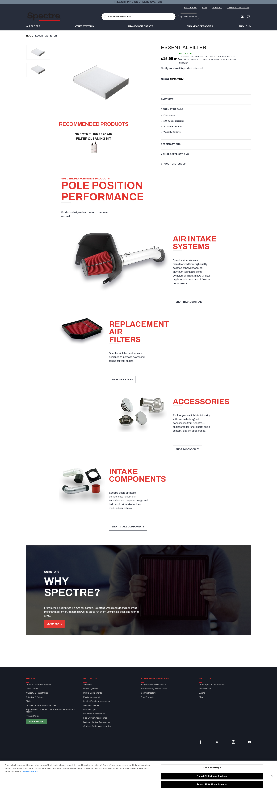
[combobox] (138, 16)
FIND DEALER (190, 7)
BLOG (204, 7)
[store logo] (64, 16)
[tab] (206, 99)
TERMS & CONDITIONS (238, 7)
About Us (245, 26)
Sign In (242, 16)
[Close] (271, 775)
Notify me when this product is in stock (182, 68)
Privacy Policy (30, 771)
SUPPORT (217, 7)
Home (29, 36)
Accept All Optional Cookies (212, 784)
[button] (38, 52)
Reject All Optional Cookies (212, 776)
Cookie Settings (36, 721)
